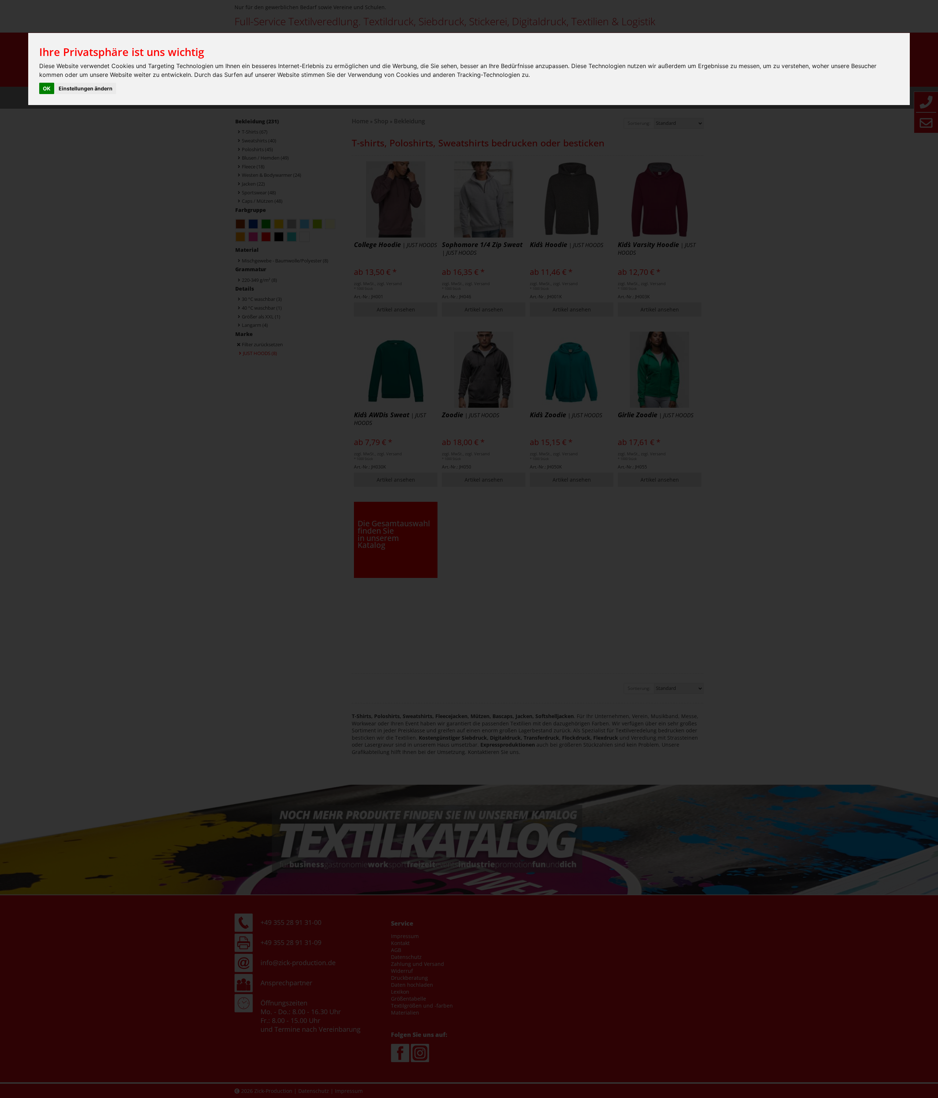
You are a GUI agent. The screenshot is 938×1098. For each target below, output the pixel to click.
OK (47, 88)
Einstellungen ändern (85, 88)
